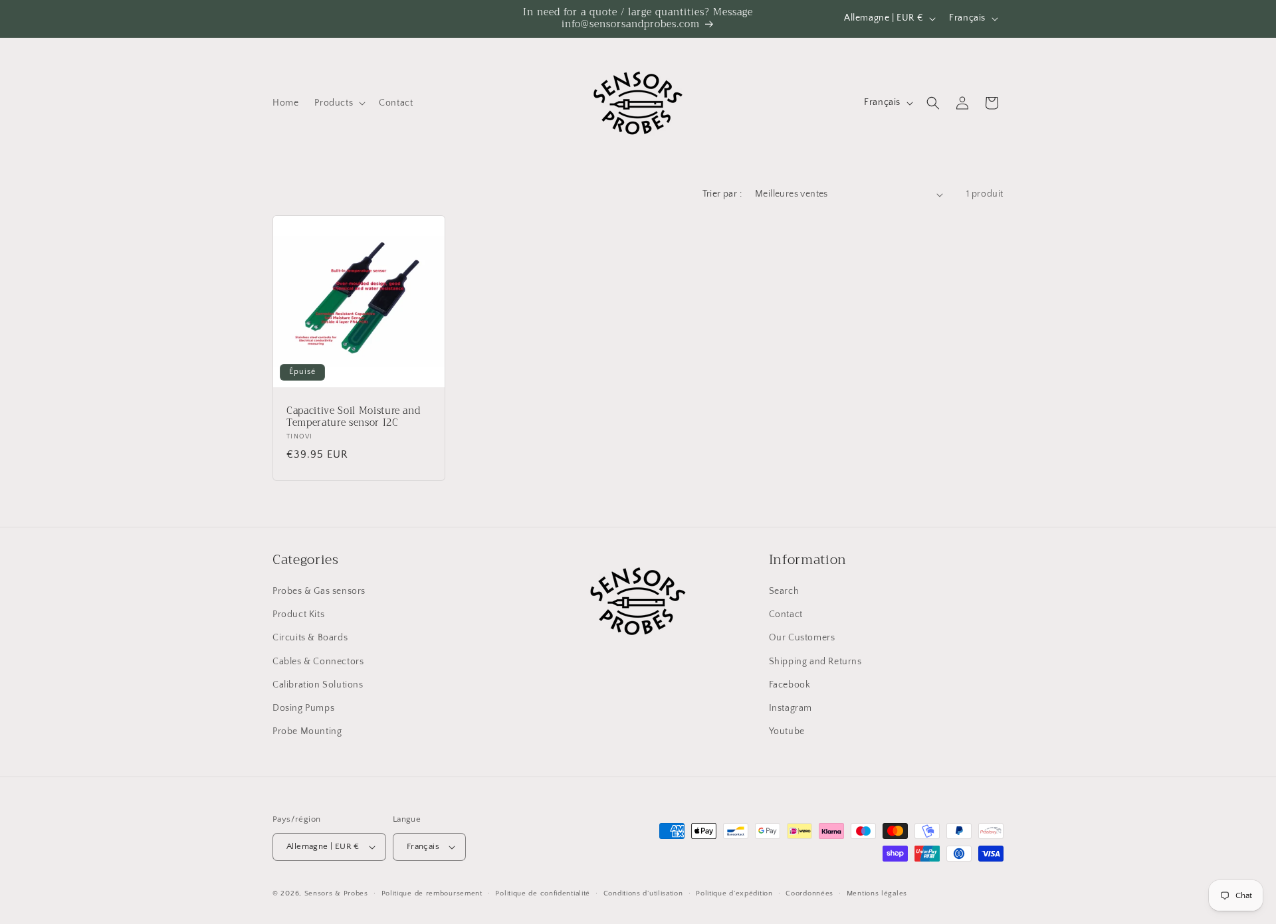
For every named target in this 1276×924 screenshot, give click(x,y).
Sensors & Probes (336, 893)
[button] (338, 103)
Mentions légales (877, 893)
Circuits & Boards (310, 637)
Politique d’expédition (734, 893)
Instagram (790, 708)
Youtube (787, 731)
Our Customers (802, 637)
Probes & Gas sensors (319, 591)
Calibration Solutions (318, 685)
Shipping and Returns (815, 661)
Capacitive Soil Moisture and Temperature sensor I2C (353, 417)
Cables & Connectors (318, 661)
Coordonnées (809, 893)
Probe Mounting (307, 731)
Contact (786, 614)
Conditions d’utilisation (643, 893)
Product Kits (298, 614)
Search (784, 591)
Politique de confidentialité (542, 893)
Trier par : (722, 194)
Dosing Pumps (303, 708)
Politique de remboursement (431, 893)
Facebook (790, 685)
